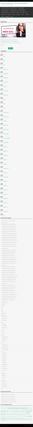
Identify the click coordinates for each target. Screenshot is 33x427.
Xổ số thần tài (4, 340)
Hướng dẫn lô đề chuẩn (4, 12)
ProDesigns (30, 425)
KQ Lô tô (2, 16)
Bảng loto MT (4, 375)
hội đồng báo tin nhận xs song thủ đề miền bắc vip (9, 259)
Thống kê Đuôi (4, 362)
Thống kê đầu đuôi (5, 142)
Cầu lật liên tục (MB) (6, 129)
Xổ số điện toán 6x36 (6, 112)
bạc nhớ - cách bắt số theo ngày (11, 407)
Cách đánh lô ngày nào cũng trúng (17, 408)
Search (10, 48)
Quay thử (7, 16)
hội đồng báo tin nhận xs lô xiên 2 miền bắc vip (8, 253)
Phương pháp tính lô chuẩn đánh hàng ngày (13, 414)
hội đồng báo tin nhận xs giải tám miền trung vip (8, 272)
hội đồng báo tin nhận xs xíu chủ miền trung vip (8, 281)
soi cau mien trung (25, 416)
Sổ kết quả (9, 14)
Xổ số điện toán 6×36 (5, 336)
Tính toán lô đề (11, 12)
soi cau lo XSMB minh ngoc (20, 416)
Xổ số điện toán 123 (5, 116)
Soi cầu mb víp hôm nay (13, 39)
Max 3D (4, 99)
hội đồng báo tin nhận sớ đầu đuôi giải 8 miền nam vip (9, 294)
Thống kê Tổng (5, 172)
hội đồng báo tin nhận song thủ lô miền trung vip (8, 279)
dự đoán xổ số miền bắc (16, 411)
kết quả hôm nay (3, 14)
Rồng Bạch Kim (22, 414)
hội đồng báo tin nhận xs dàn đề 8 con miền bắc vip (9, 237)
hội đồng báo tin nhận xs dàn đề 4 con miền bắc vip (9, 233)
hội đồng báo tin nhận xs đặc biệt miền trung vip (8, 270)
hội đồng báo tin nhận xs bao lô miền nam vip (8, 285)
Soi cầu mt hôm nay (4, 265)
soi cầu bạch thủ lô (21, 418)
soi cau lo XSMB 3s (8, 416)
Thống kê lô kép (5, 155)
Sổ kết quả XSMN (4, 320)
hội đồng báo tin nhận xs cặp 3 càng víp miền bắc (8, 398)
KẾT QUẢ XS (17, 12)
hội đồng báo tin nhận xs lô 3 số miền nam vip (8, 292)
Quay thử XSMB (5, 198)
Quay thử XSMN (4, 384)
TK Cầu (23, 14)
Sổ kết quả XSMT (5, 82)
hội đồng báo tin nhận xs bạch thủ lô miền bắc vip (9, 231)
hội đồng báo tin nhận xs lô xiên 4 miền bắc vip (8, 257)
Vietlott (14, 14)
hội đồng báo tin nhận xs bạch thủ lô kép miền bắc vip (9, 229)
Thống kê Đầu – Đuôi (6, 168)
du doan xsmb (28, 410)
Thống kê (27, 14)
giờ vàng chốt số (23, 411)
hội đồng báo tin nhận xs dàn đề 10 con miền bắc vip (8, 401)
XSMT (26, 12)
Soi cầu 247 (7, 418)
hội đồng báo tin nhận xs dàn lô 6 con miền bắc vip (9, 246)
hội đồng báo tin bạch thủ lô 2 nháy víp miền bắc (8, 224)
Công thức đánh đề (29, 408)
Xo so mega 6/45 (4, 325)
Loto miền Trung (5, 194)
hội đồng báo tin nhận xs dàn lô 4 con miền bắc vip (9, 244)
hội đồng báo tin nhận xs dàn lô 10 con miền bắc (8, 242)
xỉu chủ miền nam (5, 420)
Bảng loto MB (4, 373)
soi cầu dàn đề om (8, 419)
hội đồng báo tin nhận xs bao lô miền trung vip (8, 266)
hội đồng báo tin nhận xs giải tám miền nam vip (8, 290)
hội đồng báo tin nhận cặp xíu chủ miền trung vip (8, 268)
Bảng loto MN (4, 377)
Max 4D (4, 103)
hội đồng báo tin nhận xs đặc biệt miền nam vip (8, 288)
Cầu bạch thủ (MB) (5, 125)
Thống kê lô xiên (5, 151)
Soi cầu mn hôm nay (4, 283)
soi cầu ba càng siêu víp (14, 418)
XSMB (21, 12)
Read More (2, 44)
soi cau (26, 414)
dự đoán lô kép (9, 411)
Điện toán (18, 14)
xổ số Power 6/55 (5, 95)
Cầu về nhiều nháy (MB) (6, 138)
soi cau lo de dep (4, 416)
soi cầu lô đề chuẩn (27, 419)
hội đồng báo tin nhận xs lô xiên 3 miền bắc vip (9, 41)
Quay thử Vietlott (5, 211)
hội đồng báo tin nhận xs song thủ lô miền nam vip (9, 298)
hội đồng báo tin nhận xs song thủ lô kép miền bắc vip (9, 261)
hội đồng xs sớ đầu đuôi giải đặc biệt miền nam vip (9, 296)
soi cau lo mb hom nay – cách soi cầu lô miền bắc (14, 3)
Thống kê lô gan (4, 355)
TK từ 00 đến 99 (5, 181)
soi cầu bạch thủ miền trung (27, 418)
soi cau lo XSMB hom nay (13, 416)
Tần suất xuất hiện (4, 368)
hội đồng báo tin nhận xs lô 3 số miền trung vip (8, 274)
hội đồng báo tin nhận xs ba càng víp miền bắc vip (8, 396)
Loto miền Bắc (5, 185)
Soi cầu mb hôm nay (21, 7)
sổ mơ (11, 16)
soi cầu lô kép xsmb (20, 419)
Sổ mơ (4, 215)
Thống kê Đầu (5, 159)
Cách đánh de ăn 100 (4, 408)
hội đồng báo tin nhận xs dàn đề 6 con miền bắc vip (9, 235)
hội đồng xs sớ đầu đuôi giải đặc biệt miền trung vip (9, 277)
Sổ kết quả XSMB (5, 73)
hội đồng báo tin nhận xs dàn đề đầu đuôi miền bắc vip (9, 240)
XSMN (23, 12)
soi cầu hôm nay (13, 419)
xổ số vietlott (5, 86)
